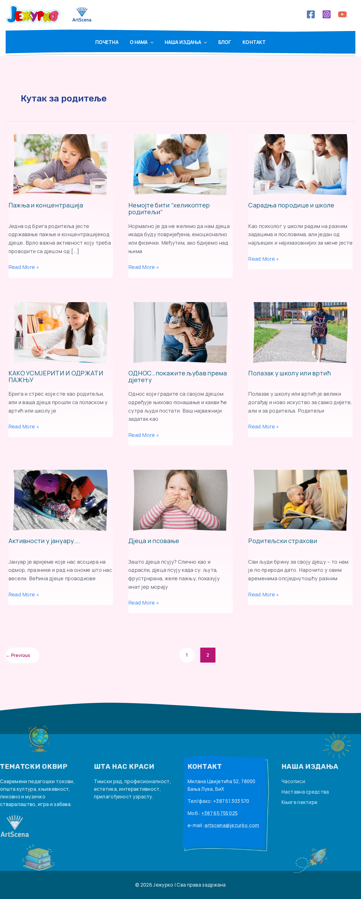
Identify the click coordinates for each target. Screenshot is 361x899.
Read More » (23, 267)
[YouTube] (342, 14)
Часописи (293, 781)
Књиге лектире (299, 802)
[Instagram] (326, 14)
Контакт (254, 42)
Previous (18, 655)
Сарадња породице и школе (291, 205)
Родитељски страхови (282, 541)
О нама (139, 42)
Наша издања (183, 42)
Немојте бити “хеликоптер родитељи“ (169, 209)
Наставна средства (305, 792)
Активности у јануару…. (44, 541)
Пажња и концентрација (45, 205)
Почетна (106, 42)
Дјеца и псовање (153, 541)
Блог (225, 42)
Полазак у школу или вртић (289, 373)
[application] (150, 42)
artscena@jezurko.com (231, 825)
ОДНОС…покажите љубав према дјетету (177, 377)
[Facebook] (310, 14)
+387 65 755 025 (219, 813)
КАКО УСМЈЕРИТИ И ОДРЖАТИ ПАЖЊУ (55, 377)
